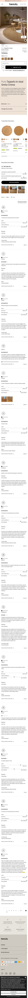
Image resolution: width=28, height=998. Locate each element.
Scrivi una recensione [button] (14, 182)
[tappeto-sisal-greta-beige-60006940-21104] (14, 139)
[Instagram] (10, 973)
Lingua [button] (7, 197)
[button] (5, 189)
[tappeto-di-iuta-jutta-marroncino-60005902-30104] (4, 139)
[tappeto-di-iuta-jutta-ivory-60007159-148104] (6, 139)
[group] (14, 167)
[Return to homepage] (13, 4)
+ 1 (7, 139)
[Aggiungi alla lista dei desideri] (3, 67)
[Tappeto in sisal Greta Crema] (6, 59)
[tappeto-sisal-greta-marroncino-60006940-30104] (18, 139)
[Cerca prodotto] (21, 4)
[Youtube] (6, 973)
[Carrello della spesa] (25, 4)
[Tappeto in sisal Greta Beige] (18, 131)
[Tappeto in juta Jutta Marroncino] (7, 131)
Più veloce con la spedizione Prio (18, 70)
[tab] (22, 202)
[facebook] (14, 973)
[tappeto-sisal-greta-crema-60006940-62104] (16, 139)
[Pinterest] (2, 973)
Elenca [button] (2, 197)
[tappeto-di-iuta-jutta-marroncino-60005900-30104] (2, 139)
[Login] (23, 4)
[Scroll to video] (25, 40)
